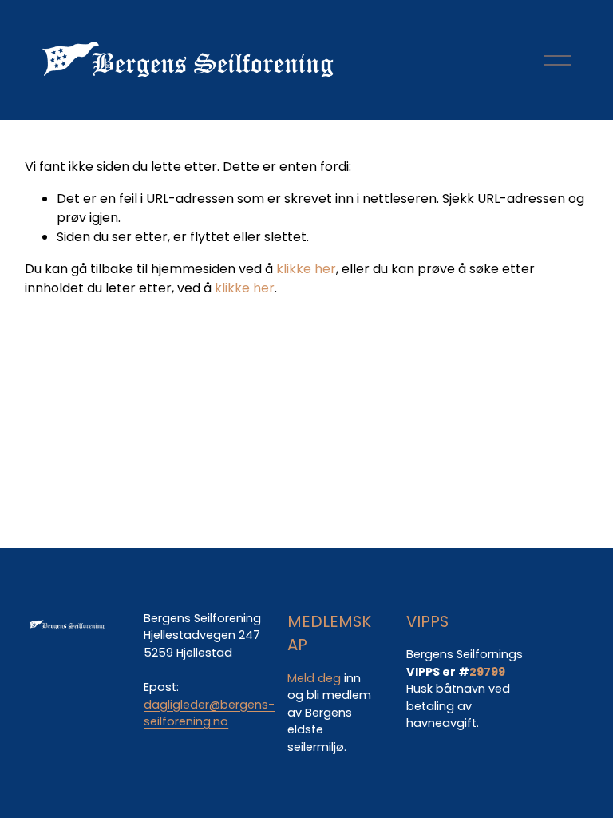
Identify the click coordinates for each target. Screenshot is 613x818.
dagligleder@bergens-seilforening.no (209, 713)
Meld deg (314, 678)
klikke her (306, 269)
